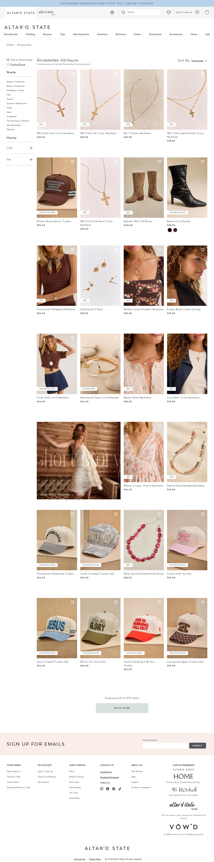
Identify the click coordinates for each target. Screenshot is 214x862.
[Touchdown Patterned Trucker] (57, 540)
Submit (197, 745)
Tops (62, 34)
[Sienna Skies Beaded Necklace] (187, 452)
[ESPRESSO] (175, 230)
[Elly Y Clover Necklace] (144, 99)
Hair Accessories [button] (14, 125)
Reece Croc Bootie (178, 221)
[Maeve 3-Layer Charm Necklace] (144, 452)
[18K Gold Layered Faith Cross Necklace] (187, 99)
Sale (207, 34)
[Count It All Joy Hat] (187, 540)
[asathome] (183, 774)
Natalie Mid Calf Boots (138, 221)
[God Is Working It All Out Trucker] (144, 628)
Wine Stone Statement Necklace (144, 573)
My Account (45, 765)
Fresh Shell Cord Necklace (53, 397)
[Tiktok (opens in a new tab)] (120, 789)
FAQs (71, 771)
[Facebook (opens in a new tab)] (108, 789)
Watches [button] (10, 129)
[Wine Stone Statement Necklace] (144, 540)
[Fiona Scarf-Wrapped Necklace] (57, 275)
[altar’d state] (20, 12)
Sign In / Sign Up (45, 771)
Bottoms (121, 34)
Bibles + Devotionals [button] (16, 86)
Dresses (47, 34)
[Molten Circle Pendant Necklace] (144, 275)
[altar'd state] (27, 27)
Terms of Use (79, 859)
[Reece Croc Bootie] (187, 187)
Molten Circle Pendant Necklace (143, 309)
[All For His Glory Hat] (100, 628)
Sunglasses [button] (12, 116)
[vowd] (183, 826)
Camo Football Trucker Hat (97, 573)
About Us (136, 765)
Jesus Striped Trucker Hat (53, 661)
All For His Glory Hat (93, 661)
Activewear (155, 34)
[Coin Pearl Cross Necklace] (187, 364)
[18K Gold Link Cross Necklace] (100, 99)
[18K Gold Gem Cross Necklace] (57, 99)
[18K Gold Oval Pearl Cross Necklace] (100, 187)
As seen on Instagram (141, 787)
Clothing (30, 34)
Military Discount (76, 777)
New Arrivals (11, 34)
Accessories (176, 34)
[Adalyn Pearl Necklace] (144, 364)
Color (10, 147)
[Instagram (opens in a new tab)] (102, 789)
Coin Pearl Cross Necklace (183, 397)
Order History (13, 782)
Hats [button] (9, 95)
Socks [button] (9, 112)
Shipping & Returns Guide (18, 787)
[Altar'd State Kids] (183, 805)
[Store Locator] (112, 13)
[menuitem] (11, 34)
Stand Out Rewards (47, 777)
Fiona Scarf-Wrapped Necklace (56, 309)
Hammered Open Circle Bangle (99, 397)
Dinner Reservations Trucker (54, 221)
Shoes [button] (9, 108)
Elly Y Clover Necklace (137, 133)
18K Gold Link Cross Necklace (98, 133)
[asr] (183, 789)
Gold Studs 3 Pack (91, 309)
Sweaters (102, 34)
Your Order (14, 765)
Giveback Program (109, 777)
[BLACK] (170, 230)
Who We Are (136, 771)
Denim (137, 34)
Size (9, 159)
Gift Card (73, 793)
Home (194, 34)
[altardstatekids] (46, 12)
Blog (133, 777)
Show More (122, 708)
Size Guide (74, 782)
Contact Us (107, 765)
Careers (134, 782)
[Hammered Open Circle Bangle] (100, 364)
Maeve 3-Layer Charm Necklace (143, 485)
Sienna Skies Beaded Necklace (186, 485)
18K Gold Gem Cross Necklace (55, 133)
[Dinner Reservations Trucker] (57, 187)
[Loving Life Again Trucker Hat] (187, 628)
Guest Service (77, 765)
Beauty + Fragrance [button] (15, 82)
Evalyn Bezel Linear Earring (183, 309)
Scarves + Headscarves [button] (17, 103)
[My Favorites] (169, 12)
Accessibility (74, 798)
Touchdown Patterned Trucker (55, 573)
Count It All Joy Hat (179, 573)
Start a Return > (14, 771)
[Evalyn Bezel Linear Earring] (187, 275)
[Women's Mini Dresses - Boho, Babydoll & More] (79, 460)
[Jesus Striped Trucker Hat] (57, 628)
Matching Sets (81, 34)
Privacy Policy (95, 859)
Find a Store (17, 64)
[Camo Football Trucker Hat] (100, 540)
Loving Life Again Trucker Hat (185, 661)
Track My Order (13, 777)
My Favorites (43, 782)
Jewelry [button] (10, 99)
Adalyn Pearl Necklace (137, 397)
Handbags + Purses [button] (15, 90)
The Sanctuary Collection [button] (18, 121)
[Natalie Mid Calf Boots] (144, 187)
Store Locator (75, 787)
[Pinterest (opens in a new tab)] (114, 789)
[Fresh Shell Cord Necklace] (57, 364)
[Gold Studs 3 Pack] (100, 275)
